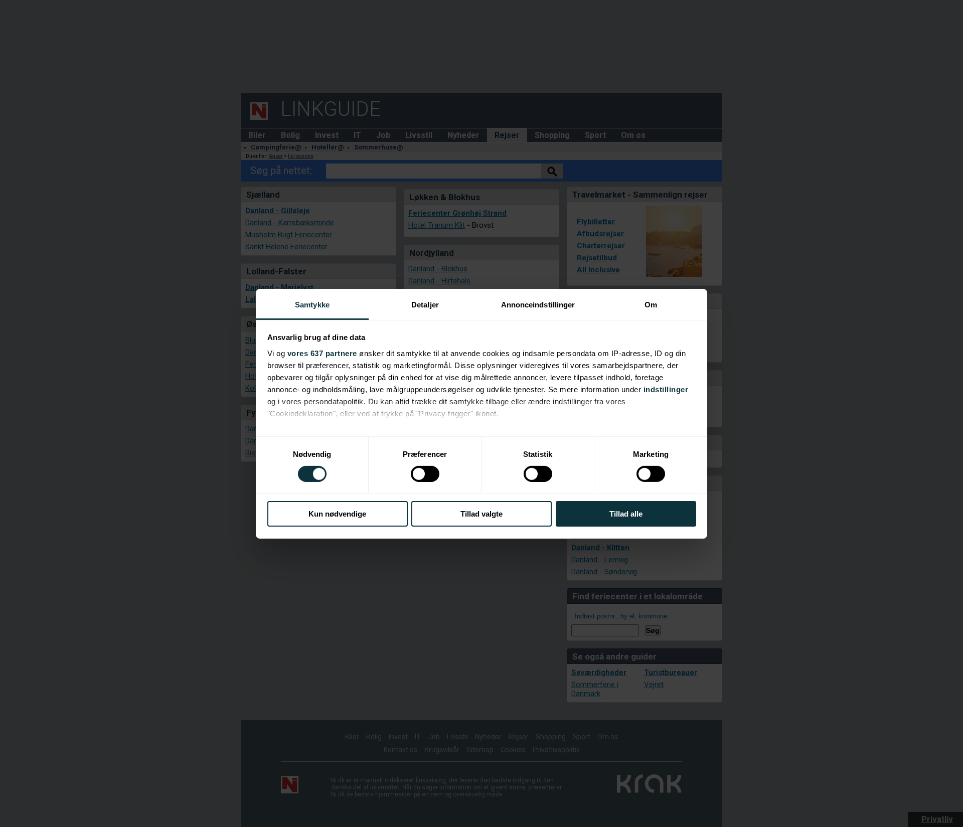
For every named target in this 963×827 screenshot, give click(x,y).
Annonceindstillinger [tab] (538, 304)
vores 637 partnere (322, 353)
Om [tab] (651, 304)
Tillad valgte (481, 514)
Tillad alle (626, 514)
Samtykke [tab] (312, 304)
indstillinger (666, 389)
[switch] (425, 474)
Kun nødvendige (337, 514)
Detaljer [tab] (425, 304)
